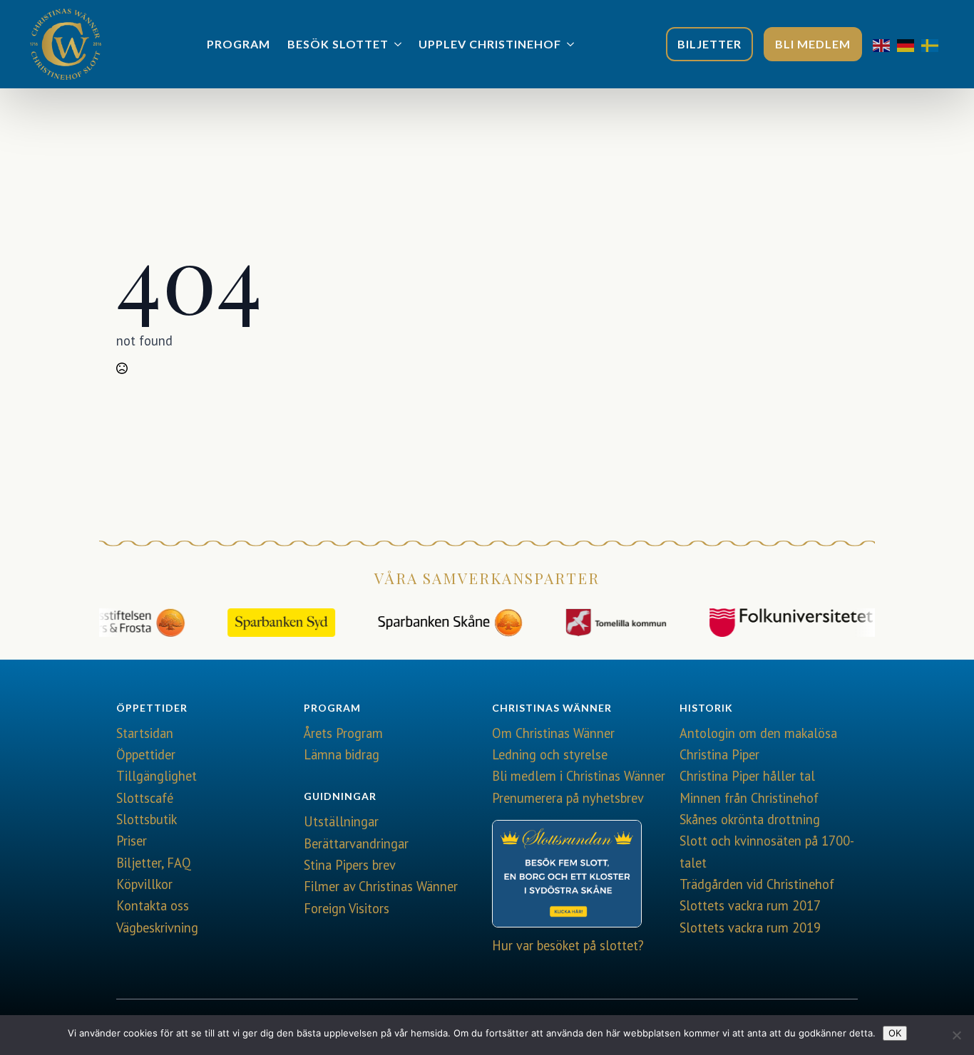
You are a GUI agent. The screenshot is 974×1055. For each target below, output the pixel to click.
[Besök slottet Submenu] (399, 44)
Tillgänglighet (156, 775)
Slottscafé (144, 797)
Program (238, 44)
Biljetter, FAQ (153, 862)
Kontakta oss (152, 905)
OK (894, 1033)
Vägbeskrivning (157, 927)
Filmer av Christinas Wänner (381, 886)
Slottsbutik (146, 819)
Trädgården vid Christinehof (757, 884)
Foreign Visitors (346, 908)
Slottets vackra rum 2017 (750, 905)
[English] (885, 44)
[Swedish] (933, 44)
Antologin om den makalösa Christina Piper (758, 743)
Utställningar (341, 821)
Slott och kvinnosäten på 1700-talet (767, 851)
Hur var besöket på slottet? (568, 945)
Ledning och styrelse (550, 754)
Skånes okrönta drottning (750, 819)
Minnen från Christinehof (749, 797)
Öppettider (145, 754)
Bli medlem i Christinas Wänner (578, 775)
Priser (131, 840)
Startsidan (144, 733)
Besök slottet (338, 44)
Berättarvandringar (356, 843)
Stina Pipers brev (350, 864)
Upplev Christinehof (490, 44)
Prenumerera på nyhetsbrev (568, 797)
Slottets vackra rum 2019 (750, 927)
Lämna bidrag (341, 754)
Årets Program (343, 733)
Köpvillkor (144, 884)
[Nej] (956, 1035)
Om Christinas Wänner (553, 733)
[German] (909, 44)
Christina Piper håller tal (747, 775)
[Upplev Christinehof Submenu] (572, 44)
